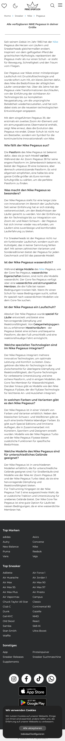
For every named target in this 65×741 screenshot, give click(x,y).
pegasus (40, 16)
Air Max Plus (10, 592)
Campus (38, 596)
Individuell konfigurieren (32, 734)
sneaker (19, 16)
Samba (7, 625)
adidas (7, 537)
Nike (55, 41)
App (5, 652)
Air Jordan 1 (40, 577)
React (36, 621)
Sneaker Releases (13, 656)
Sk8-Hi (37, 625)
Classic (37, 601)
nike (29, 16)
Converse (38, 541)
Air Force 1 (39, 572)
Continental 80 (42, 606)
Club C (7, 606)
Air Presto (39, 592)
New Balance (11, 546)
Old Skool (9, 621)
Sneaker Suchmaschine (47, 656)
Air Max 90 (39, 582)
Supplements (11, 661)
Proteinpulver (41, 652)
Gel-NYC (8, 616)
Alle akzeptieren (32, 728)
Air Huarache (10, 577)
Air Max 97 (39, 587)
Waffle (7, 635)
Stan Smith (9, 630)
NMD (36, 616)
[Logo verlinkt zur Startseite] (32, 6)
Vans (5, 556)
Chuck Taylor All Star (15, 601)
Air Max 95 (9, 587)
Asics (36, 537)
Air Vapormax (11, 596)
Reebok (37, 551)
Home (7, 16)
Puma (6, 551)
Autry (6, 541)
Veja (35, 556)
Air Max (7, 582)
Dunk (6, 611)
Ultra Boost (39, 630)
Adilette (7, 572)
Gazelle (37, 611)
